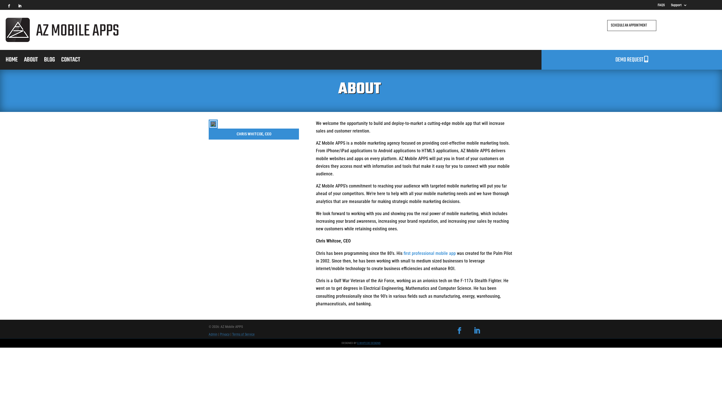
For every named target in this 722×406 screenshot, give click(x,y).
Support (676, 5)
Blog (49, 61)
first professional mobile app (430, 253)
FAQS (661, 5)
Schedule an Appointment (629, 25)
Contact (70, 61)
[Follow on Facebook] (9, 6)
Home (12, 61)
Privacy (225, 334)
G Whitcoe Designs (368, 343)
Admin (213, 334)
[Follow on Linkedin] (19, 6)
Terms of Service (243, 334)
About (31, 61)
